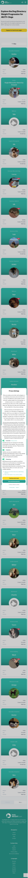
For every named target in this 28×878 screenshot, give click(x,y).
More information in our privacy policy (13, 474)
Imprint (17, 487)
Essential (11, 440)
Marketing (8, 459)
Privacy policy (12, 487)
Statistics (8, 450)
